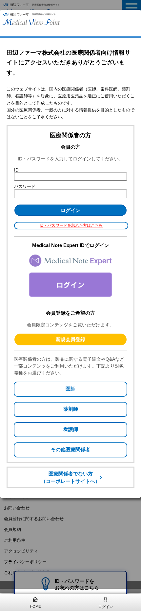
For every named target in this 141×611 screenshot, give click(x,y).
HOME (35, 606)
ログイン (105, 607)
